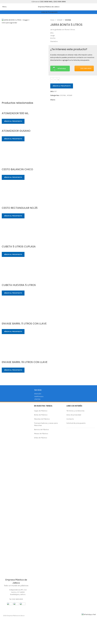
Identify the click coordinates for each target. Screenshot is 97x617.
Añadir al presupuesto (62, 86)
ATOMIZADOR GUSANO (16, 131)
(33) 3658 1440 (46, 2)
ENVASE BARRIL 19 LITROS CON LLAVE (24, 362)
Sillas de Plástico (40, 438)
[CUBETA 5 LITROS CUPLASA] (48, 233)
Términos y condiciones (75, 411)
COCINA (68, 20)
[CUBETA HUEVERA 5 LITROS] (48, 271)
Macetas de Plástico (42, 419)
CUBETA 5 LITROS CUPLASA (19, 246)
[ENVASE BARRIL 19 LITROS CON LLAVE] (48, 348)
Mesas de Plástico (41, 434)
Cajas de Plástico (40, 411)
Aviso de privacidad (73, 415)
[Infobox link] (49, 7)
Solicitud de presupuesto (76, 423)
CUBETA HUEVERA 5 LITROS (19, 285)
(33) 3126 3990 (60, 2)
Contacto (70, 419)
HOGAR (59, 20)
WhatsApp (62, 68)
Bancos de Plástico (41, 430)
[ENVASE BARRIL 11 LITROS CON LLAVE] (48, 310)
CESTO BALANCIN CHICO (17, 169)
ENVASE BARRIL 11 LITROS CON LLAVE (24, 323)
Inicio (52, 20)
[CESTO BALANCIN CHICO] (48, 156)
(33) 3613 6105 (85, 68)
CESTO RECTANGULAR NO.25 (19, 208)
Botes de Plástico (40, 415)
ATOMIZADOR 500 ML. (15, 113)
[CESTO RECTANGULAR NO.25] (48, 194)
